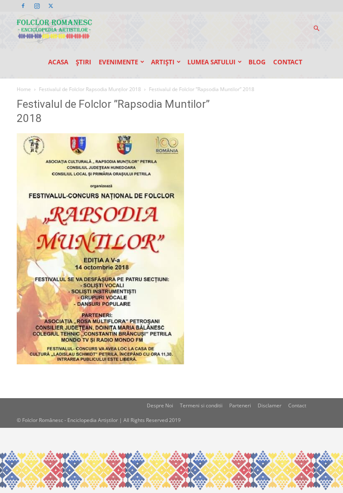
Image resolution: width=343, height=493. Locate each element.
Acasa (58, 62)
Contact (287, 62)
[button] (316, 29)
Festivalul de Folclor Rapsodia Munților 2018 (90, 89)
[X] (50, 6)
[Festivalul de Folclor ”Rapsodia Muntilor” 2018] (100, 362)
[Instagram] (37, 6)
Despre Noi (160, 405)
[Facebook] (23, 6)
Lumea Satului (211, 62)
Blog (257, 62)
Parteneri (240, 405)
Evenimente (118, 62)
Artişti (162, 62)
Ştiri (83, 62)
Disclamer (270, 405)
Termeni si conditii (201, 405)
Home (24, 89)
